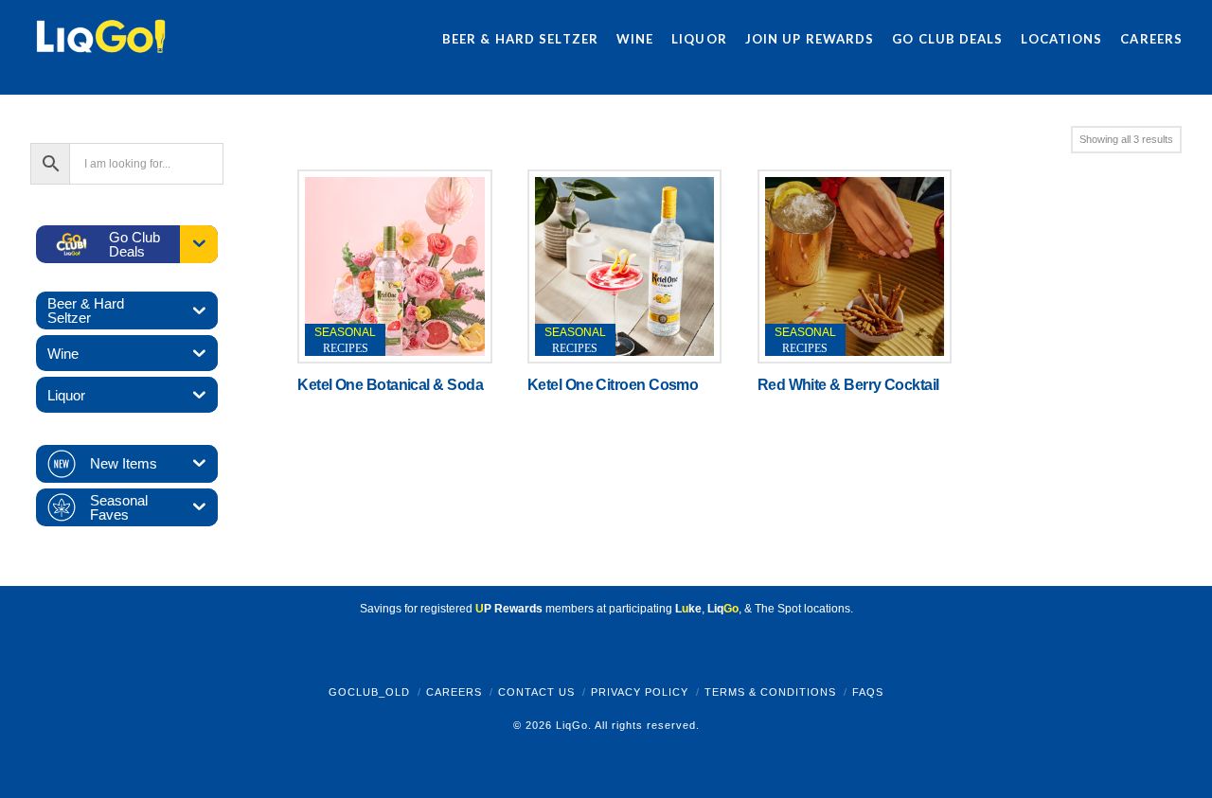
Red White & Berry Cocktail (848, 385)
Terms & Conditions (770, 692)
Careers (454, 692)
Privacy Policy (639, 692)
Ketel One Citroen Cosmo (612, 385)
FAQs (867, 692)
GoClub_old (369, 692)
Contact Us (536, 692)
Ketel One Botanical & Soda (390, 385)
